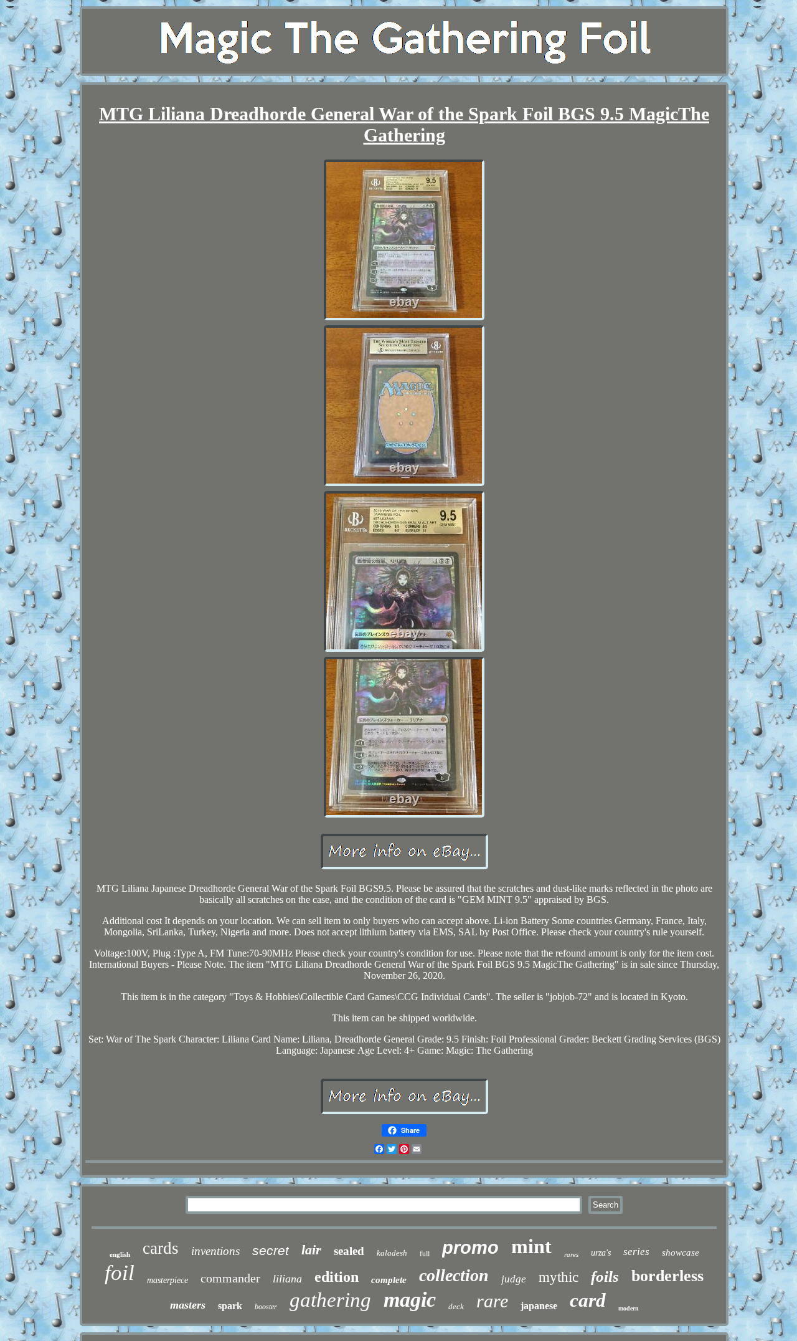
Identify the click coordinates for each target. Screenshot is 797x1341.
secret (270, 1250)
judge (513, 1279)
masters (187, 1305)
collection (454, 1275)
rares (571, 1254)
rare (492, 1301)
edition (336, 1277)
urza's (601, 1252)
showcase (680, 1252)
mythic (558, 1277)
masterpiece (167, 1280)
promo (470, 1247)
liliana (287, 1278)
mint (531, 1246)
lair (311, 1249)
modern (628, 1308)
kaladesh (392, 1252)
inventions (215, 1250)
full (425, 1253)
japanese (539, 1305)
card (588, 1300)
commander (230, 1278)
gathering (330, 1300)
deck (456, 1306)
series (636, 1251)
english (120, 1254)
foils (605, 1276)
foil (119, 1273)
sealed (349, 1250)
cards (161, 1248)
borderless (667, 1276)
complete (389, 1280)
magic (410, 1299)
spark (230, 1305)
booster (266, 1306)
